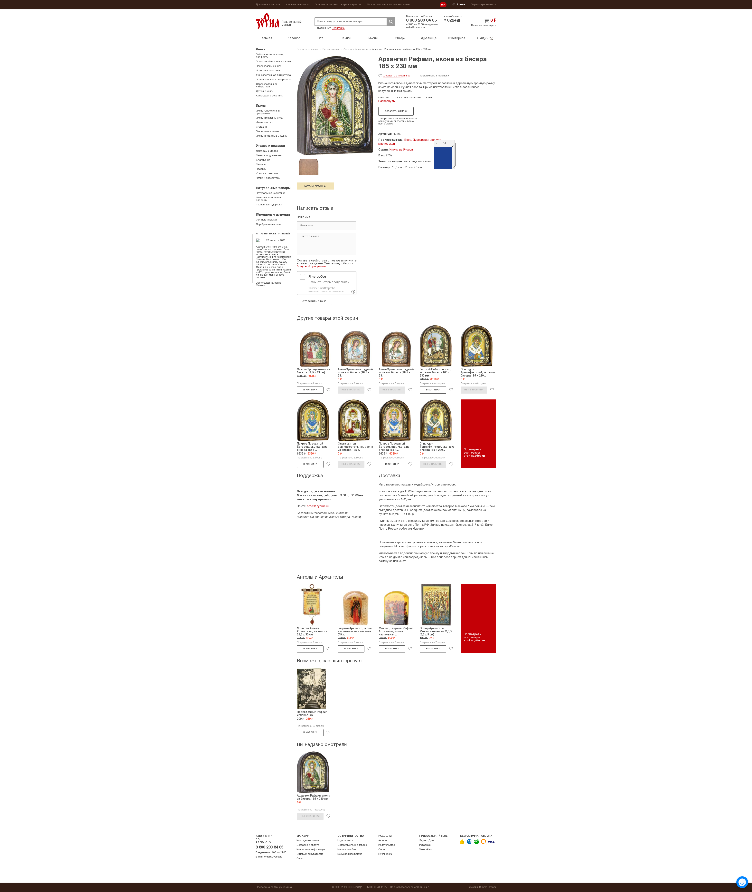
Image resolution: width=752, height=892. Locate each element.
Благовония (263, 160)
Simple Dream (487, 887)
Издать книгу (345, 840)
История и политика (268, 71)
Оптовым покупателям (309, 854)
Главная (266, 38)
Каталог (293, 38)
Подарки (261, 169)
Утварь (400, 38)
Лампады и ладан (267, 151)
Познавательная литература (273, 80)
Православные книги (268, 66)
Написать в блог (347, 849)
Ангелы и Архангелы (355, 49)
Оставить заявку (395, 111)
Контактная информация (310, 849)
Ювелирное (456, 38)
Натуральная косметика (271, 193)
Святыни (261, 164)
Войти (460, 5)
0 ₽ (443, 5)
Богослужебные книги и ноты (273, 62)
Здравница (428, 38)
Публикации (385, 854)
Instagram (425, 845)
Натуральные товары (273, 188)
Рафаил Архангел (315, 186)
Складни (261, 127)
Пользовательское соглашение (409, 887)
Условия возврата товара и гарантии (338, 5)
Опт (320, 38)
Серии (382, 849)
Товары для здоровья (269, 205)
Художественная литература (273, 75)
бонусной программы (311, 266)
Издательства (386, 845)
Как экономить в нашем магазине (388, 5)
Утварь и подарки (270, 146)
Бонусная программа (349, 854)
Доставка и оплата (268, 5)
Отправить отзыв (314, 301)
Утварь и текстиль (267, 173)
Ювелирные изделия (273, 214)
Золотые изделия (266, 220)
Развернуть (386, 101)
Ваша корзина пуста (483, 25)
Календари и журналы (269, 96)
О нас (299, 859)
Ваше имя (303, 217)
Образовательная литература (266, 85)
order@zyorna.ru (415, 27)
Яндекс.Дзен (426, 840)
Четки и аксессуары (268, 178)
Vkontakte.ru (426, 849)
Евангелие (338, 28)
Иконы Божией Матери (269, 118)
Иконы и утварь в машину (271, 136)
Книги (346, 38)
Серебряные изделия (268, 224)
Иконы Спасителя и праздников (268, 112)
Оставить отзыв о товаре (352, 845)
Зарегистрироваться (483, 5)
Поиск (391, 22)
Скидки (482, 38)
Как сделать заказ (297, 5)
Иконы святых (331, 49)
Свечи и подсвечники (269, 155)
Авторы (382, 840)
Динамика (285, 887)
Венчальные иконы (267, 131)
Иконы (373, 38)
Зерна (267, 21)
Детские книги (264, 91)
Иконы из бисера (401, 149)
